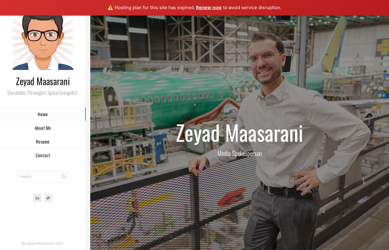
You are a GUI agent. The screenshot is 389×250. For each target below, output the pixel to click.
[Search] (64, 176)
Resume (43, 141)
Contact (43, 155)
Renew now (209, 7)
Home (43, 114)
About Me (43, 127)
